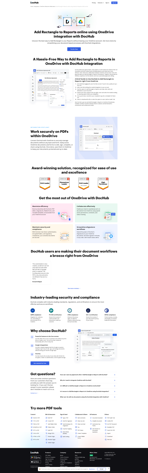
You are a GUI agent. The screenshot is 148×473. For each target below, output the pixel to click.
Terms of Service (64, 457)
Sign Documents (49, 459)
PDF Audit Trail (111, 418)
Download (109, 436)
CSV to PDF (36, 433)
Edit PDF (50, 418)
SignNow (77, 462)
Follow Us (108, 458)
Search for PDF (111, 430)
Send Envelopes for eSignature (67, 424)
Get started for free (40, 363)
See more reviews (73, 288)
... (92, 469)
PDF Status (80, 430)
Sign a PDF (65, 418)
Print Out (109, 439)
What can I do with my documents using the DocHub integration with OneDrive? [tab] (84, 397)
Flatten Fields (51, 427)
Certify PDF (110, 421)
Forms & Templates (50, 457)
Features (100, 2)
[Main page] (35, 3)
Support (62, 464)
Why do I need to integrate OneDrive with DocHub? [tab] (75, 380)
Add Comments (81, 418)
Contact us (34, 393)
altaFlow (77, 464)
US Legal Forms (79, 461)
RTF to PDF (36, 439)
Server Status (48, 461)
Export (108, 433)
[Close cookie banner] (109, 468)
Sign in (107, 2)
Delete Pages (51, 442)
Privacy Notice (63, 459)
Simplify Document (97, 421)
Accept (101, 469)
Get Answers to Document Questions (96, 430)
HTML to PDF (36, 436)
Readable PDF (110, 427)
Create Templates (82, 433)
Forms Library (48, 464)
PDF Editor (48, 455)
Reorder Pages (51, 439)
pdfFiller (77, 459)
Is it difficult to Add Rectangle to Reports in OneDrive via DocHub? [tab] (80, 386)
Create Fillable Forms (81, 437)
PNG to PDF (36, 424)
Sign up (114, 2)
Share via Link (81, 421)
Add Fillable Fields (52, 424)
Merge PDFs (51, 433)
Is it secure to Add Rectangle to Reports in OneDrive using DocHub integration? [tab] (84, 391)
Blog (76, 455)
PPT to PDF (36, 430)
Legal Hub (62, 461)
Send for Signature (67, 421)
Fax (78, 427)
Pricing (94, 2)
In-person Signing (67, 428)
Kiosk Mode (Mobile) (66, 432)
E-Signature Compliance (66, 462)
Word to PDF (36, 418)
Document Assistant (97, 418)
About (61, 455)
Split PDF (50, 430)
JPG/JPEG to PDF (37, 427)
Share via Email (81, 424)
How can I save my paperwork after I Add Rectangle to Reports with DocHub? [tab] (83, 374)
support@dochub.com (109, 452)
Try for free (74, 49)
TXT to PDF (36, 421)
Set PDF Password (112, 424)
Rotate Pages (51, 436)
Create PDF (51, 421)
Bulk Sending (66, 436)
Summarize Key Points (96, 424)
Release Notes (63, 466)
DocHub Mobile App (80, 457)
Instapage (77, 466)
